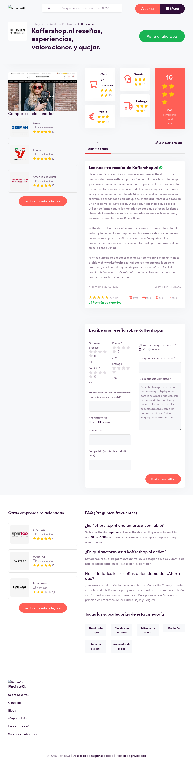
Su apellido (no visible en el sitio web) (108, 453)
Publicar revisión (19, 726)
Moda (53, 24)
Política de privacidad (131, 755)
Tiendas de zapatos (122, 630)
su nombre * (96, 430)
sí (93, 422)
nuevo (106, 422)
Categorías (38, 24)
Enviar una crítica (163, 479)
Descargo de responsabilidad (93, 755)
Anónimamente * (99, 417)
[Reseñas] (17, 9)
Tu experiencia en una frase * (157, 358)
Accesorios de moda (121, 646)
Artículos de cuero (147, 630)
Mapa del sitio (18, 718)
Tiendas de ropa (96, 630)
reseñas (162, 595)
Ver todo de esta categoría (43, 201)
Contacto (14, 702)
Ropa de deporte (95, 646)
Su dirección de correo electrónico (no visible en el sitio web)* (110, 394)
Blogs (12, 710)
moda (164, 558)
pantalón (145, 563)
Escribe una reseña (170, 142)
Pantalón (67, 24)
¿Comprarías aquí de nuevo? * (157, 345)
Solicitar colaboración (23, 734)
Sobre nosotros (18, 694)
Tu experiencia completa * (155, 378)
